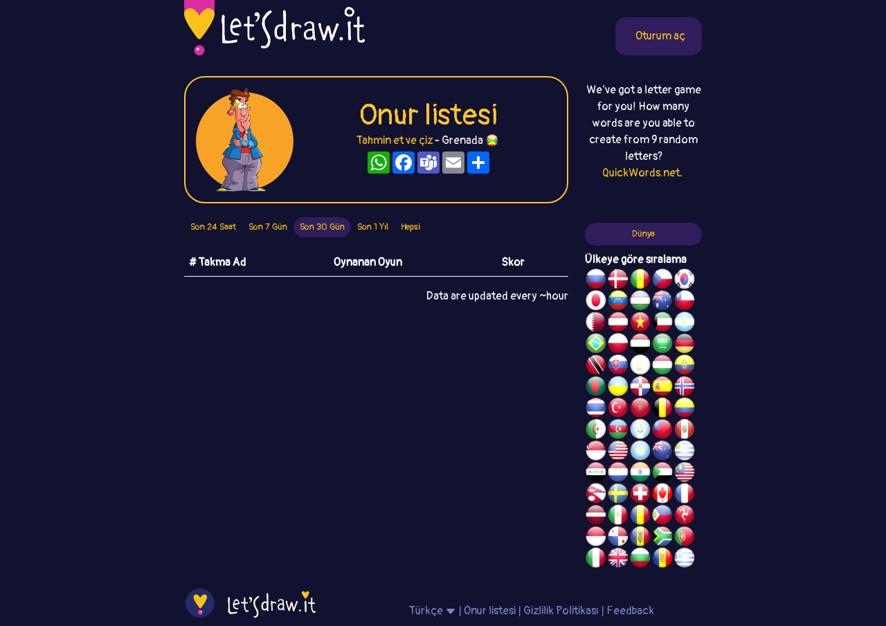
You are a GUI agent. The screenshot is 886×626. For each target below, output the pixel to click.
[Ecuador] (684, 367)
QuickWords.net (641, 173)
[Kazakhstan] (640, 452)
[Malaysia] (684, 474)
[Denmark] (618, 281)
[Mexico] (618, 517)
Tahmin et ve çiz (394, 140)
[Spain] (662, 388)
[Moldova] (640, 538)
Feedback (630, 611)
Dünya (643, 233)
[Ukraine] (618, 388)
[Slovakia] (618, 367)
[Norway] (684, 388)
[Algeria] (596, 431)
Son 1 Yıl (372, 226)
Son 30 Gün (322, 226)
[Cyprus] (640, 367)
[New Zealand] (662, 452)
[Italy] (596, 560)
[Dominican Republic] (640, 388)
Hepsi (410, 226)
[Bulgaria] (640, 560)
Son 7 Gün (267, 226)
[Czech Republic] (662, 281)
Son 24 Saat (213, 226)
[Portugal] (684, 538)
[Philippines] (662, 517)
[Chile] (684, 302)
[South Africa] (662, 538)
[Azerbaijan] (618, 431)
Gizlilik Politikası (561, 611)
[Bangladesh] (596, 388)
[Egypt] (640, 345)
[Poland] (618, 345)
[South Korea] (684, 281)
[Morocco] (640, 409)
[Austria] (618, 324)
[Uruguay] (684, 452)
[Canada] (662, 495)
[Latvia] (596, 517)
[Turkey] (618, 409)
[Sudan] (662, 474)
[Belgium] (662, 409)
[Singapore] (596, 452)
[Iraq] (596, 474)
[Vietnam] (640, 324)
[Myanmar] (662, 431)
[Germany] (684, 345)
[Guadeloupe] (662, 560)
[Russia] (596, 281)
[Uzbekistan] (640, 302)
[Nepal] (596, 495)
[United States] (618, 452)
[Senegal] (640, 281)
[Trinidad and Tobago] (596, 367)
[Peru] (684, 431)
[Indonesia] (596, 538)
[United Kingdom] (618, 560)
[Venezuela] (618, 302)
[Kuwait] (662, 324)
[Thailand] (596, 409)
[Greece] (684, 560)
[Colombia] (684, 409)
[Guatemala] (640, 431)
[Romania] (640, 517)
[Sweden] (618, 495)
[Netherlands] (618, 474)
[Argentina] (684, 324)
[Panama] (618, 538)
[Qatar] (596, 324)
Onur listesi (490, 611)
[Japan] (596, 302)
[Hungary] (662, 367)
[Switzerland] (640, 495)
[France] (684, 495)
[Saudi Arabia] (662, 345)
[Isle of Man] (684, 517)
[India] (640, 474)
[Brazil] (596, 345)
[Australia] (662, 302)
